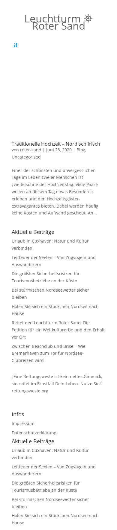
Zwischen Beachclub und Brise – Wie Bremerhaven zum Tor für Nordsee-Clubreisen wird (49, 353)
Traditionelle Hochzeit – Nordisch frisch (56, 144)
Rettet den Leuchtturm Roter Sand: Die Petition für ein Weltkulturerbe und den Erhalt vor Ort (58, 330)
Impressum (23, 423)
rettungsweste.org (30, 391)
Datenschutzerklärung (34, 432)
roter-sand (30, 150)
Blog (80, 150)
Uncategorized (26, 157)
